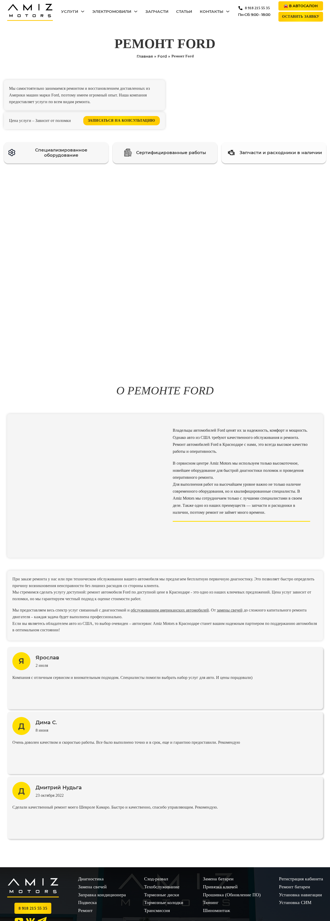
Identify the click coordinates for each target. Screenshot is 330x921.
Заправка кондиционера (102, 894)
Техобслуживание (161, 886)
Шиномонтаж (216, 910)
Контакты (211, 11)
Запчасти (156, 11)
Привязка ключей (220, 886)
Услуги (69, 11)
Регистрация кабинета (301, 878)
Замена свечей (92, 886)
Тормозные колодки (163, 902)
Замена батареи (218, 878)
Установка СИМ (295, 902)
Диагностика (91, 878)
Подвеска (87, 902)
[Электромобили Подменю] (136, 11)
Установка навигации (300, 894)
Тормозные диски (161, 894)
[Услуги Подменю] (83, 11)
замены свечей (230, 610)
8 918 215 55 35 (257, 8)
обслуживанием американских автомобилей (170, 610)
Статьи (184, 11)
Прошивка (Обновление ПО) (232, 894)
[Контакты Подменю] (228, 11)
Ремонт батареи (294, 886)
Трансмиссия (157, 910)
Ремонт (85, 910)
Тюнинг (210, 902)
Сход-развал (156, 878)
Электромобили (111, 11)
